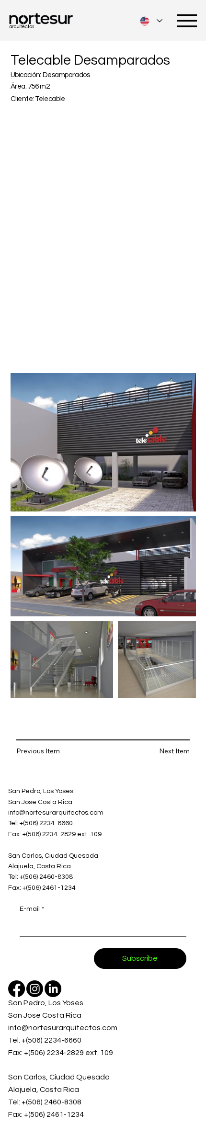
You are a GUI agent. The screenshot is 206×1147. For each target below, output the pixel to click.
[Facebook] (16, 988)
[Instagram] (34, 988)
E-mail (32, 909)
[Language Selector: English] (151, 21)
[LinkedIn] (53, 988)
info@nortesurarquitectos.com (55, 812)
